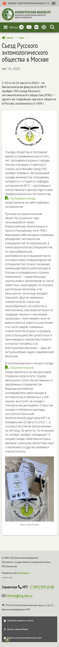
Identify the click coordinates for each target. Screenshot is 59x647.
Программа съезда (23, 198)
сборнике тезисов (22, 367)
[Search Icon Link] (52, 27)
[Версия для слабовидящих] (44, 27)
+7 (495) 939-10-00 (41, 587)
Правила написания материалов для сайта (24, 637)
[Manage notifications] (7, 639)
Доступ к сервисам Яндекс (17, 629)
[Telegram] (21, 27)
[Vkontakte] (36, 27)
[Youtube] (29, 27)
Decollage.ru (24, 573)
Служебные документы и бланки (20, 620)
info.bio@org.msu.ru (19, 595)
